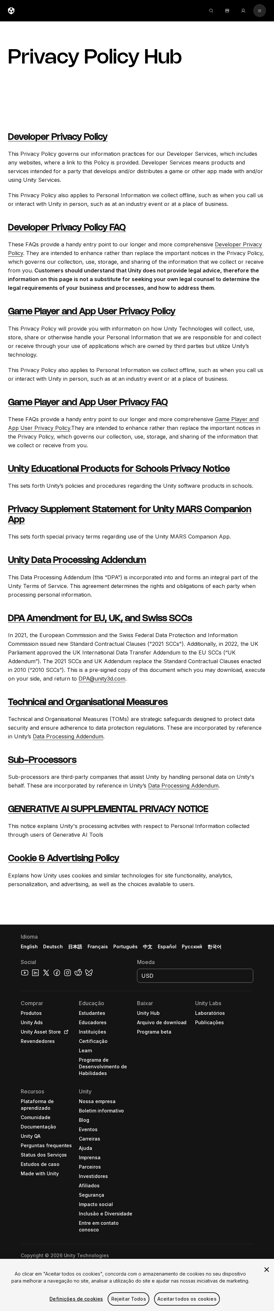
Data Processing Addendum (68, 736)
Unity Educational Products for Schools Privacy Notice (119, 469)
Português (125, 946)
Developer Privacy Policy (58, 137)
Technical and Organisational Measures (88, 703)
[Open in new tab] (65, 1032)
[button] (137, 1118)
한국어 (215, 946)
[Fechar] (267, 1269)
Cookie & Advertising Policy (63, 859)
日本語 (75, 946)
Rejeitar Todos (128, 1299)
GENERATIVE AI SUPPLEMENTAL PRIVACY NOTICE (108, 810)
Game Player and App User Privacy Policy (91, 312)
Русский (192, 946)
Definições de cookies (76, 1299)
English (29, 946)
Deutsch (53, 946)
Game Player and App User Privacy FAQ (88, 403)
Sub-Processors (42, 760)
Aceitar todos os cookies (186, 1299)
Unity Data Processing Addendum (77, 561)
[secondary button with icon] (259, 10)
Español (167, 946)
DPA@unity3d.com (102, 678)
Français (98, 946)
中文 (147, 946)
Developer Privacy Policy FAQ (67, 228)
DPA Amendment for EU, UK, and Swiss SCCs (100, 619)
